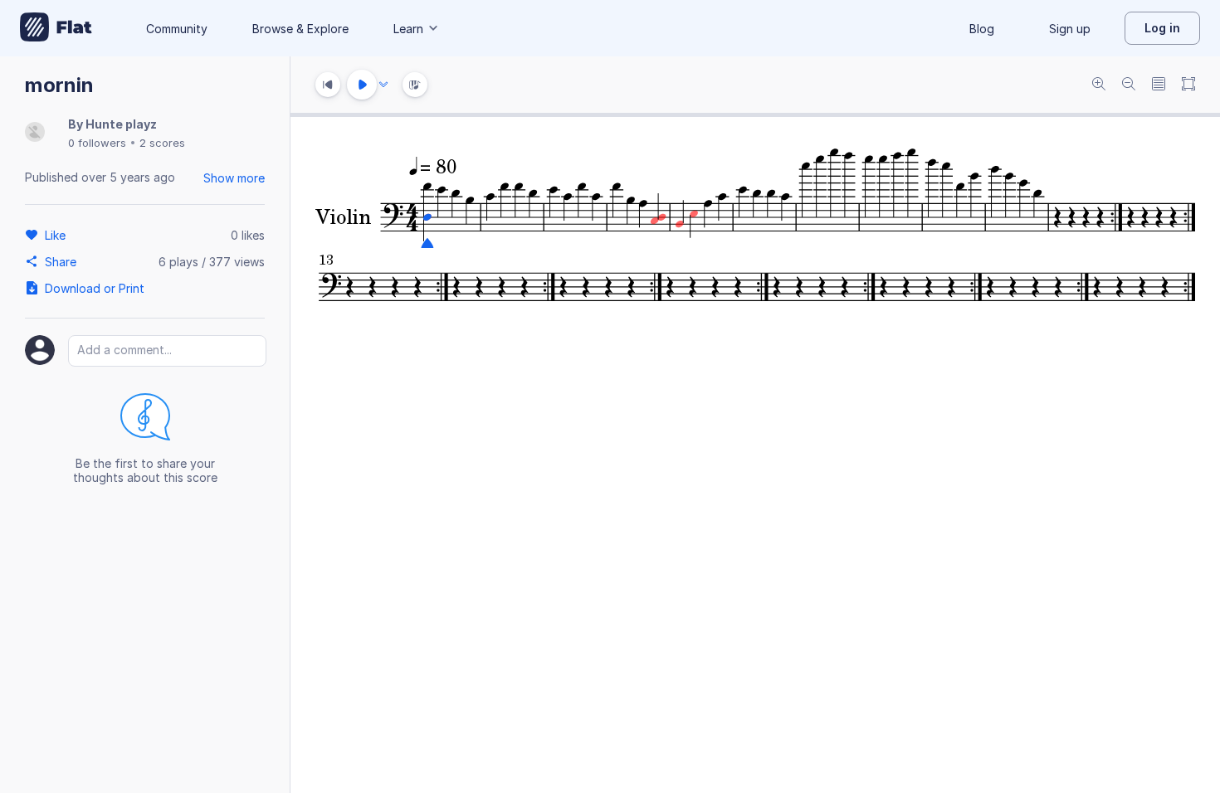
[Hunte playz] (35, 133)
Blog (981, 29)
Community (176, 29)
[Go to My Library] (56, 28)
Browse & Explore (300, 29)
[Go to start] (327, 84)
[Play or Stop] (362, 85)
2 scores (162, 142)
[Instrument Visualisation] (415, 84)
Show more (234, 178)
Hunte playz (121, 124)
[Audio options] (383, 85)
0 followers (97, 142)
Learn (408, 29)
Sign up (1070, 29)
